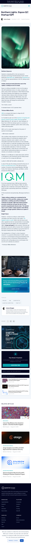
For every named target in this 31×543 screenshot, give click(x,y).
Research (5, 420)
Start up (18, 303)
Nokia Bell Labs (10, 77)
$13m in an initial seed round (9, 165)
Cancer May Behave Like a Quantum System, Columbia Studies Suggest (17, 380)
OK (21, 540)
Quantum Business (25, 19)
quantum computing (7, 303)
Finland (4, 300)
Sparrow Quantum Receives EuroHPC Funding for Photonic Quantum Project (18, 391)
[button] (8, 321)
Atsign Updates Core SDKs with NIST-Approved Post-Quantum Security (18, 386)
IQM (2, 113)
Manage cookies (13, 540)
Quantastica (25, 77)
